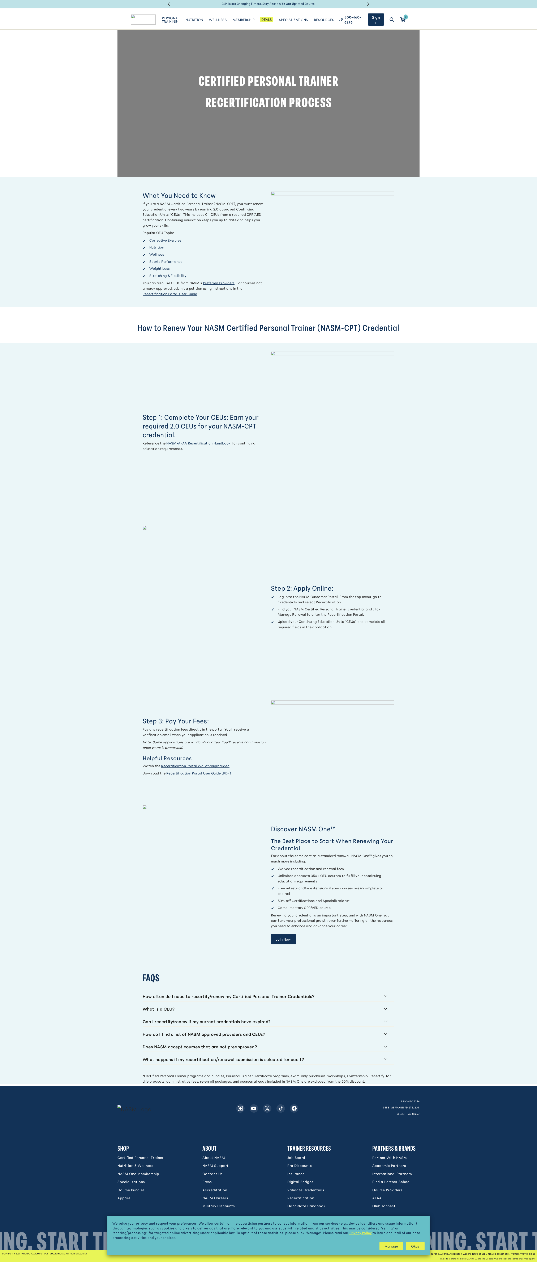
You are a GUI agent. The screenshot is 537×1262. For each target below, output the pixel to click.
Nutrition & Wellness (135, 1165)
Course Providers (387, 1189)
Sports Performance (165, 261)
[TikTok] (280, 1108)
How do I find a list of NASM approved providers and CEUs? (204, 1034)
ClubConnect (384, 1205)
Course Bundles (131, 1189)
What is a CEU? (159, 1009)
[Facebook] (294, 1108)
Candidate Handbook (306, 1205)
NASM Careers (215, 1197)
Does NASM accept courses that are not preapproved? (200, 1046)
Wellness (156, 254)
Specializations (131, 1181)
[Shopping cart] (402, 19)
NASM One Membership (138, 1173)
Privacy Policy (360, 1232)
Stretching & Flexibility (167, 275)
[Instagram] (240, 1108)
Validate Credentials (305, 1189)
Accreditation (214, 1189)
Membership (243, 19)
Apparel (124, 1197)
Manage (391, 1246)
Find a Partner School (391, 1181)
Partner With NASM (389, 1157)
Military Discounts (218, 1205)
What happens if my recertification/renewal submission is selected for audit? (223, 1059)
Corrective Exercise (165, 240)
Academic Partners (389, 1165)
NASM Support (215, 1165)
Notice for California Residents (443, 1254)
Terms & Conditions (498, 1254)
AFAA (377, 1197)
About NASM (213, 1157)
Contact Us (212, 1173)
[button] (169, 4)
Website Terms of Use (474, 1254)
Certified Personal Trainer (140, 1157)
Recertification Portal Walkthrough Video (195, 765)
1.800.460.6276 (410, 1101)
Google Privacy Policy (496, 1258)
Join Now (283, 939)
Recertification (300, 1197)
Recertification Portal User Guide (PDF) (198, 772)
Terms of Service (520, 1258)
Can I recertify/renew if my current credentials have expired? (207, 1021)
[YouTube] (254, 1108)
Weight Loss (159, 268)
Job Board (296, 1157)
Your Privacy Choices (523, 1254)
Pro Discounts (299, 1165)
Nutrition (156, 247)
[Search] (391, 19)
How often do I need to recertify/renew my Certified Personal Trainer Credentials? (228, 996)
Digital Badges (300, 1181)
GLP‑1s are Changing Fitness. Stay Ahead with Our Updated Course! (268, 3)
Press (207, 1181)
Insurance (296, 1173)
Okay (415, 1246)
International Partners (392, 1173)
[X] (267, 1108)
